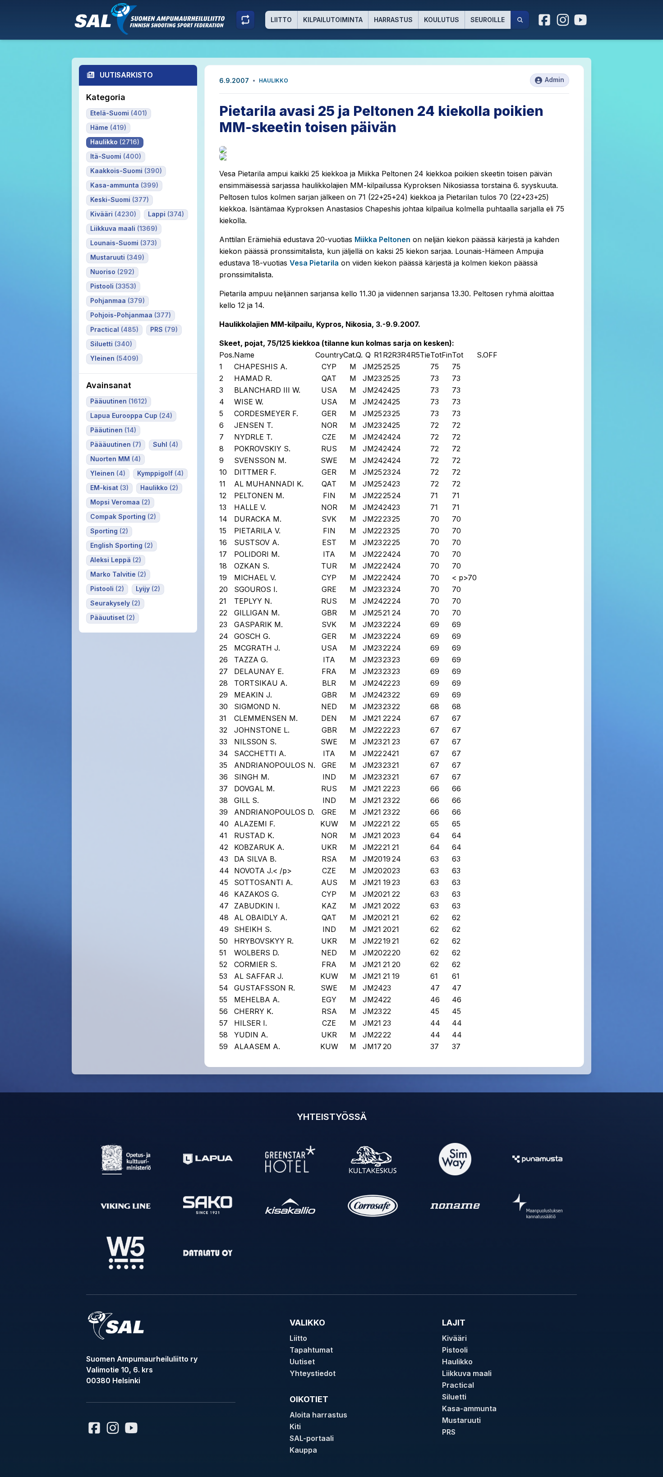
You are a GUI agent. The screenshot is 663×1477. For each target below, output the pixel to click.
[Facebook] (544, 20)
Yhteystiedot (313, 1373)
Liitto (281, 19)
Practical (458, 1385)
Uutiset (302, 1361)
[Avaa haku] (520, 20)
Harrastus (393, 19)
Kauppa (303, 1449)
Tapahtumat (311, 1349)
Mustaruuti (461, 1420)
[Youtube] (581, 20)
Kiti (295, 1426)
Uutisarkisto (126, 74)
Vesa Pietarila (314, 262)
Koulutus (441, 19)
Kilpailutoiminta (333, 19)
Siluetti (454, 1396)
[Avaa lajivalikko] (245, 20)
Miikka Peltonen (382, 239)
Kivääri (454, 1338)
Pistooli (455, 1349)
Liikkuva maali (467, 1373)
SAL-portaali (312, 1438)
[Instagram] (562, 19)
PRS (449, 1431)
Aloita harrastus (318, 1414)
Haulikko (273, 80)
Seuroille (487, 19)
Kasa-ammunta (469, 1408)
